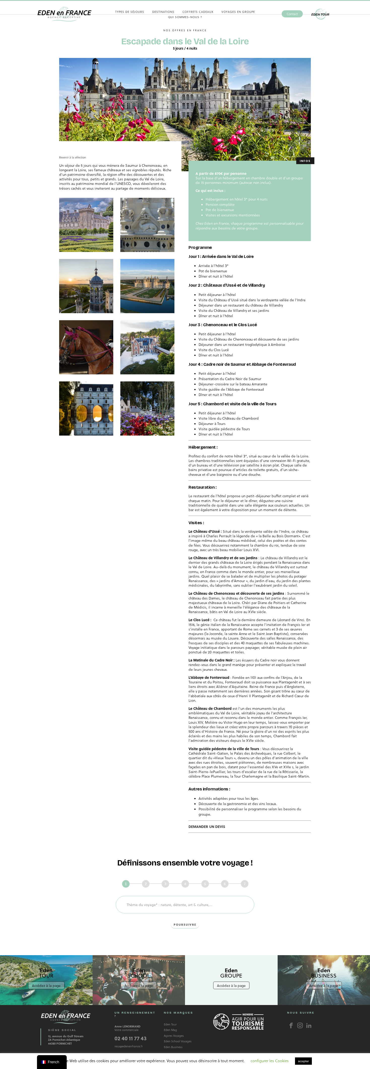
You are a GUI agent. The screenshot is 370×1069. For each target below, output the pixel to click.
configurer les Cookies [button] (270, 1060)
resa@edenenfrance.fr (129, 1046)
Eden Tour (320, 14)
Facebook (291, 1025)
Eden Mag (170, 1030)
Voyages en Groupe (238, 12)
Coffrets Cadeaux (197, 12)
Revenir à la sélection (72, 157)
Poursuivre (185, 924)
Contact (292, 14)
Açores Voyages (174, 1035)
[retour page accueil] (64, 14)
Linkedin (308, 1025)
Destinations (163, 12)
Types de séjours (129, 12)
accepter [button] (303, 1061)
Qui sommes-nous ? (185, 17)
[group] (185, 884)
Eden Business (173, 1047)
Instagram (300, 1025)
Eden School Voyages (178, 1041)
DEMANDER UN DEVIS (207, 826)
